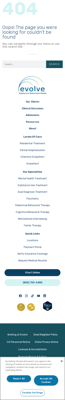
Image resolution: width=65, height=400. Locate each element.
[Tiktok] (32, 295)
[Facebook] (20, 295)
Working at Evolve (17, 334)
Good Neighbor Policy (45, 334)
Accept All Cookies (46, 380)
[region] (32, 378)
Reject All (19, 378)
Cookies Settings (32, 392)
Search (54, 64)
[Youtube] (38, 295)
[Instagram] (26, 295)
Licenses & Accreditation (32, 349)
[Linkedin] (44, 295)
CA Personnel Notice (18, 342)
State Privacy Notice (46, 342)
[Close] (61, 361)
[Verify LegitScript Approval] (47, 310)
